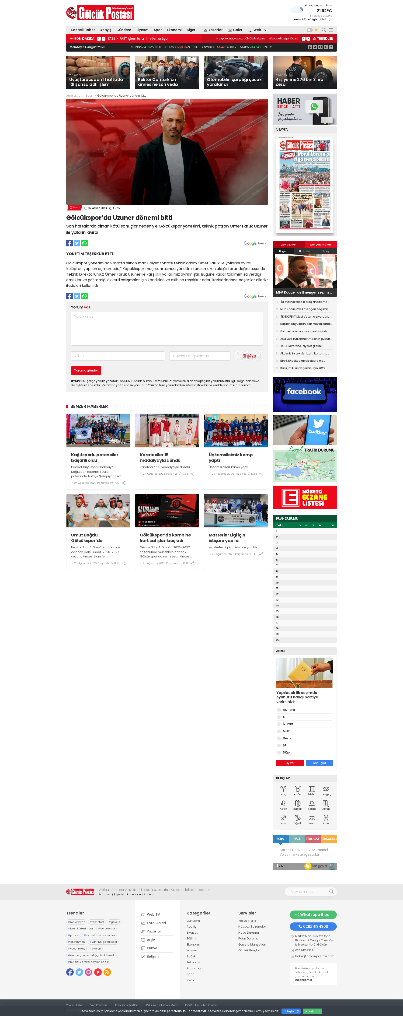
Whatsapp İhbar (315, 914)
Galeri (238, 30)
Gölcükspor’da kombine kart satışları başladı (165, 537)
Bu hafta (304, 251)
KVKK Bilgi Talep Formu (201, 1005)
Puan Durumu (248, 938)
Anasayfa (73, 96)
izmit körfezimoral (81, 928)
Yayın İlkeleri (74, 1005)
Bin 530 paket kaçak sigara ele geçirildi (301, 361)
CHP (286, 717)
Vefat (191, 980)
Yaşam (192, 950)
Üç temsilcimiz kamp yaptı (231, 457)
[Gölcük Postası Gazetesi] (100, 12)
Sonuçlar (319, 763)
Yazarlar (215, 30)
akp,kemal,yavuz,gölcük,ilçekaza (240, 38)
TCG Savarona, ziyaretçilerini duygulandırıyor (301, 347)
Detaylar (289, 1011)
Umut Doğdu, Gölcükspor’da (87, 537)
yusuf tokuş (76, 948)
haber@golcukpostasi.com (314, 956)
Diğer (191, 30)
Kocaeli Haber (83, 30)
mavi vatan (76, 922)
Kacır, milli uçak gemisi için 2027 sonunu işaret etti (303, 368)
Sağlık (191, 956)
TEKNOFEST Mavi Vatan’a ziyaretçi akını (304, 292)
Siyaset (142, 30)
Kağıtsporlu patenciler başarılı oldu (94, 457)
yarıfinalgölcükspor (103, 942)
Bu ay (326, 251)
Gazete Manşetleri (252, 944)
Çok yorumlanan (320, 244)
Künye (151, 948)
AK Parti (289, 710)
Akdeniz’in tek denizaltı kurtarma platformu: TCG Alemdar (303, 354)
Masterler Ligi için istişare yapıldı (227, 537)
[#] (80, 892)
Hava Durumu (248, 932)
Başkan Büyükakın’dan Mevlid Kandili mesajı (306, 324)
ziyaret (89, 935)
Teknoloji (193, 962)
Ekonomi (174, 30)
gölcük (114, 922)
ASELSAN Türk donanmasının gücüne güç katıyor (306, 339)
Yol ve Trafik (247, 920)
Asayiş (105, 30)
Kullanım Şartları (127, 1005)
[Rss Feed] (331, 47)
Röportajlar (195, 968)
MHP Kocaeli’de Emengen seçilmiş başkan (304, 310)
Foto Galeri (156, 923)
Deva (287, 738)
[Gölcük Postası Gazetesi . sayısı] (304, 185)
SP (285, 745)
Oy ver (290, 763)
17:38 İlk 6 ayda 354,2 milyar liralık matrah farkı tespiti (152, 38)
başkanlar (107, 935)
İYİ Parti (288, 724)
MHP (286, 731)
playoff (73, 935)
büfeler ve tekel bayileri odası (88, 962)
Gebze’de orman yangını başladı (303, 331)
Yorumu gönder (86, 370)
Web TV (260, 30)
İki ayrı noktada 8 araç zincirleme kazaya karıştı (303, 302)
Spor (158, 30)
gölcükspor (106, 928)
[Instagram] (320, 47)
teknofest (97, 922)
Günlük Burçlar (249, 950)
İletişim (152, 956)
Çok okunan (288, 244)
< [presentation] (99, 38)
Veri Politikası (99, 1005)
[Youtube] (326, 47)
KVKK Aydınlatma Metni (162, 1005)
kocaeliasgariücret (283, 38)
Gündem (123, 30)
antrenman (76, 942)
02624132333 (304, 950)
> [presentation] (103, 38)
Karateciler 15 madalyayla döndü (160, 457)
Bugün (283, 251)
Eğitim (191, 938)
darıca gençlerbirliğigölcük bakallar (92, 955)
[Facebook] (310, 47)
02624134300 (315, 926)
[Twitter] (315, 47)
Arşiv (150, 939)
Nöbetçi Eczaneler (252, 926)
